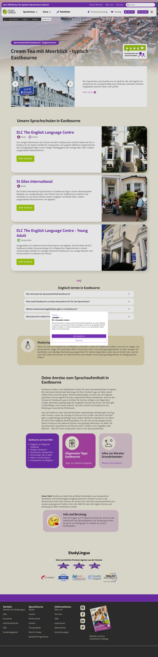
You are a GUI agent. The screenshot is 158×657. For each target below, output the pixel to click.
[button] (56, 315)
